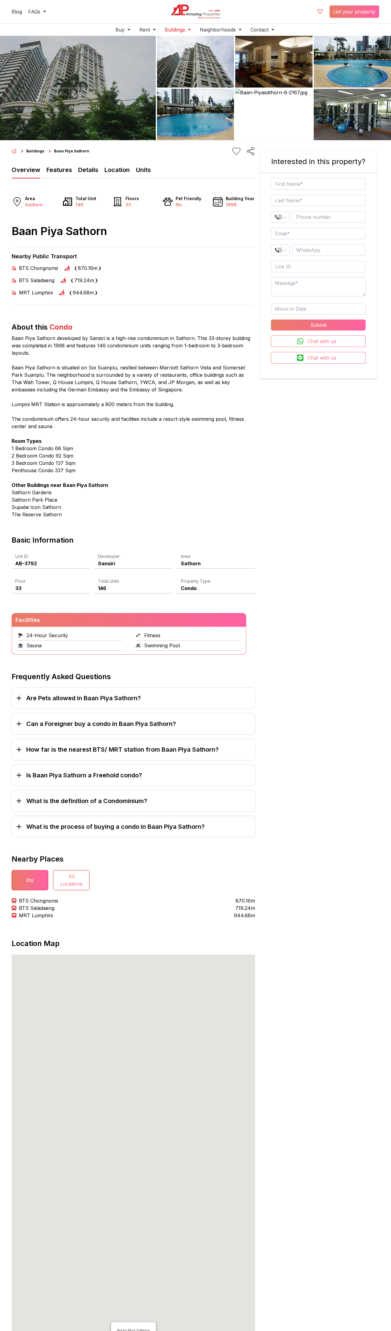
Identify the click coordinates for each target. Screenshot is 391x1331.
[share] (250, 151)
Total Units (108, 581)
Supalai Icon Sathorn (36, 507)
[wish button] (320, 11)
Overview (26, 170)
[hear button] (236, 151)
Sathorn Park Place (34, 500)
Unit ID (21, 556)
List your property (354, 12)
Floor (20, 581)
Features (59, 170)
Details (88, 170)
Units (143, 170)
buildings (35, 151)
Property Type (195, 581)
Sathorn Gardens (32, 492)
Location (117, 170)
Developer (109, 556)
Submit (318, 325)
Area (185, 556)
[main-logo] (195, 11)
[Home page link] (14, 151)
